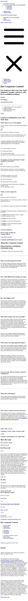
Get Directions (4, 519)
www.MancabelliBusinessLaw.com (9, 561)
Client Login (7, 11)
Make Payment (7, 12)
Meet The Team (7, 20)
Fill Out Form (4, 498)
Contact (9, 22)
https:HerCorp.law (5, 560)
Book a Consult (4, 22)
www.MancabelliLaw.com (15, 560)
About (4, 18)
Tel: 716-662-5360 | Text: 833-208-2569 (16, 5)
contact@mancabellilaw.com (13, 519)
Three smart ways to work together (11, 17)
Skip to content (4, 1)
